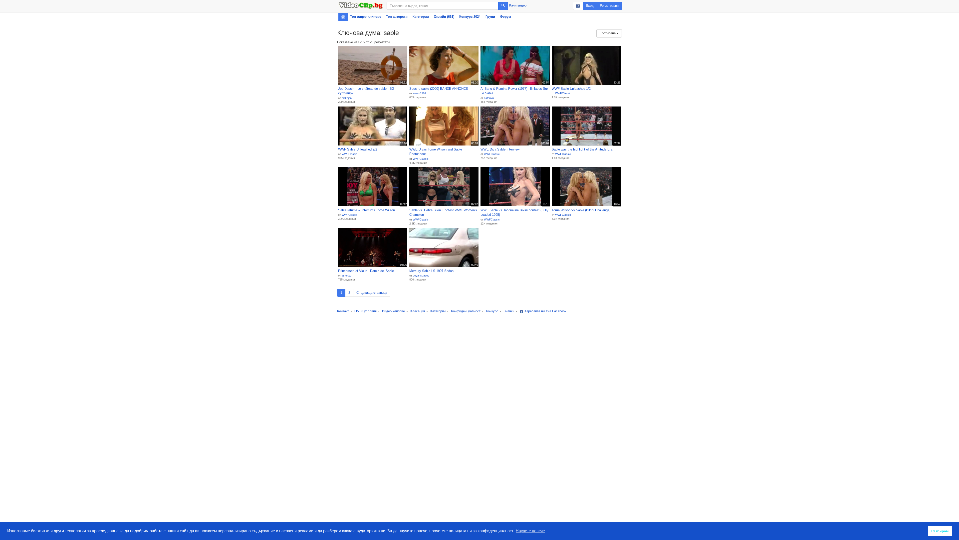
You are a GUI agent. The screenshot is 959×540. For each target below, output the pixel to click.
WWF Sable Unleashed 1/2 (571, 88)
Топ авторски (397, 16)
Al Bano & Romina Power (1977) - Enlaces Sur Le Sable (514, 91)
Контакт (343, 311)
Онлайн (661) (444, 16)
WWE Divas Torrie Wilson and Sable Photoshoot (435, 152)
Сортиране (608, 33)
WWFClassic (563, 93)
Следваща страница (371, 292)
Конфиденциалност (465, 311)
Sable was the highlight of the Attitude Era (582, 149)
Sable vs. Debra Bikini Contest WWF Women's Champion (443, 212)
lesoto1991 (419, 93)
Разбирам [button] (940, 531)
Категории (421, 16)
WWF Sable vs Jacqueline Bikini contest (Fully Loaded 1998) (514, 212)
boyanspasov (421, 275)
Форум (505, 16)
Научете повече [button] (530, 531)
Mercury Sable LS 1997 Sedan (431, 271)
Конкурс (492, 311)
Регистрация (609, 6)
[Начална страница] (343, 17)
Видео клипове (393, 311)
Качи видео (517, 5)
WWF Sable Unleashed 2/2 (357, 149)
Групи (490, 16)
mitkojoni (347, 98)
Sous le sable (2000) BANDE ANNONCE (438, 88)
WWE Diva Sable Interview (499, 149)
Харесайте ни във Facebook (544, 311)
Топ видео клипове (365, 16)
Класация (417, 311)
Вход (590, 6)
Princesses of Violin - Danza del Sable (366, 271)
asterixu (489, 98)
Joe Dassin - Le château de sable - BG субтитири (366, 91)
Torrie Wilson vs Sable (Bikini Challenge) (581, 210)
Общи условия (365, 311)
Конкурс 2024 (469, 16)
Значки (509, 311)
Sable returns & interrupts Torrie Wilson (366, 210)
